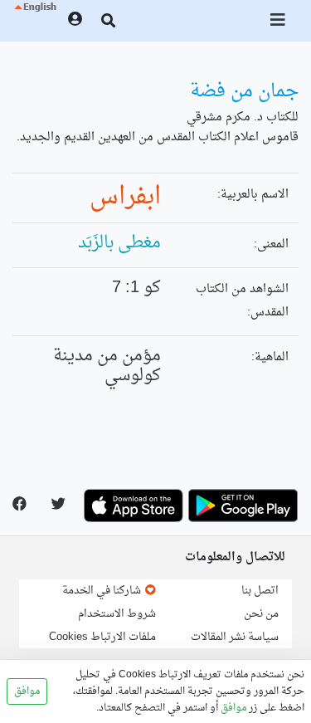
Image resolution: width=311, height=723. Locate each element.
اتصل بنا (260, 590)
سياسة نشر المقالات (235, 637)
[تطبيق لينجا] (243, 505)
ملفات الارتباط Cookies (102, 637)
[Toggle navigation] (279, 21)
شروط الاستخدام (117, 613)
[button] (34, 21)
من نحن (261, 613)
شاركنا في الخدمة (102, 590)
